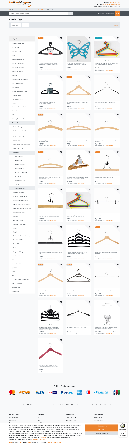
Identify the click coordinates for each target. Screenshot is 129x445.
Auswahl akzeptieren (102, 433)
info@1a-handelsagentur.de (111, 4)
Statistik (24, 442)
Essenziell (15, 442)
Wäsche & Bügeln (41, 9)
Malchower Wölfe (71, 420)
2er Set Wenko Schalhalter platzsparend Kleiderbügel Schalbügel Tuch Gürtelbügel (76, 64)
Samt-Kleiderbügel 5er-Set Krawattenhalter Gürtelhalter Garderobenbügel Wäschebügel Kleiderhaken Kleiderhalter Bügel (49, 328)
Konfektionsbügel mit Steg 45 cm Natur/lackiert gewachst (106, 253)
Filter (116, 25)
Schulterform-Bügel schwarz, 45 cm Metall (76, 327)
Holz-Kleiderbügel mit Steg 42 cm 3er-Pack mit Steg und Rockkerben (49, 178)
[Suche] (70, 13)
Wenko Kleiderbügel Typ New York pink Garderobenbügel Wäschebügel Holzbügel (48, 366)
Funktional (43, 442)
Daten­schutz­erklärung (38, 439)
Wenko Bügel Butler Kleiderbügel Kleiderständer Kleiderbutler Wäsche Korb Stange (106, 328)
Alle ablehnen (102, 430)
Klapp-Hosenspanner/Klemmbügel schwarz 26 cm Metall (50, 253)
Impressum (12, 420)
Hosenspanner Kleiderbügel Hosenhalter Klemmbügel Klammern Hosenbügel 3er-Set (49, 215)
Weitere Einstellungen (54, 442)
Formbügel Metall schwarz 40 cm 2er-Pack (105, 102)
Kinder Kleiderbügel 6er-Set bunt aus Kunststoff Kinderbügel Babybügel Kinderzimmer (78, 215)
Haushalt (33, 9)
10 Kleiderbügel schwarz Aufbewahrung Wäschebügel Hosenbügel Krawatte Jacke (48, 64)
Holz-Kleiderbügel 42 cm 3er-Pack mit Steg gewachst (77, 140)
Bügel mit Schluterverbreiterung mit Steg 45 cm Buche (77, 103)
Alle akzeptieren (102, 426)
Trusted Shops (98, 420)
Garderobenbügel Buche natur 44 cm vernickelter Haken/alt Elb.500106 (50, 140)
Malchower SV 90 (71, 417)
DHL (39, 417)
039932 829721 (115, 2)
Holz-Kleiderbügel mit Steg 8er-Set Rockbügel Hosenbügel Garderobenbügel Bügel (77, 178)
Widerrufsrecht (13, 417)
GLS (39, 420)
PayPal (33, 442)
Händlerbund (98, 417)
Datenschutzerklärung (15, 423)
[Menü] (126, 423)
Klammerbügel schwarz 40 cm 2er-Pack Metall (106, 215)
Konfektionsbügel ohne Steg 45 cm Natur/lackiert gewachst (50, 290)
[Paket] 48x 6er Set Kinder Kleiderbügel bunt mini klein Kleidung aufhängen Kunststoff (106, 64)
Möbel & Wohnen (25, 9)
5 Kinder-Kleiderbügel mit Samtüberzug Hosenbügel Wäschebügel (47, 103)
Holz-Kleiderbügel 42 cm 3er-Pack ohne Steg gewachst (105, 140)
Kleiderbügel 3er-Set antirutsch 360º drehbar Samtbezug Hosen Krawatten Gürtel (77, 253)
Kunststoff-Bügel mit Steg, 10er (74, 289)
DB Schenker (41, 423)
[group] (78, 49)
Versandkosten (52, 69)
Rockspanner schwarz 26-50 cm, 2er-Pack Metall (106, 289)
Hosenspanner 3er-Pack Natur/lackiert (104, 177)
